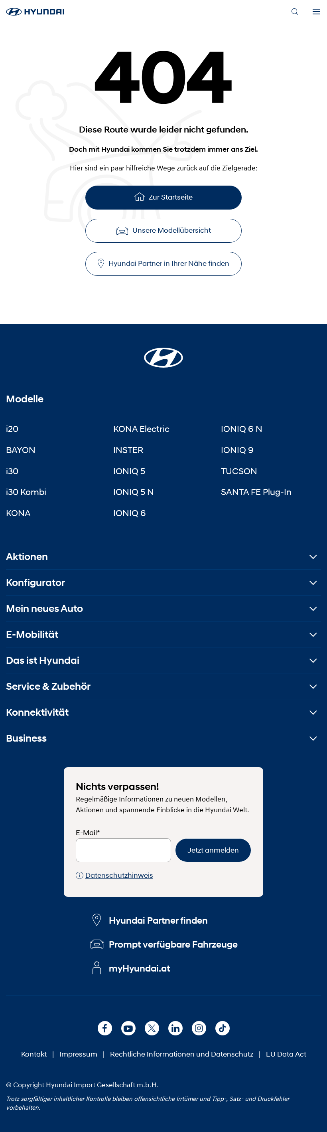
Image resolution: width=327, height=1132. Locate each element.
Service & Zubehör (48, 686)
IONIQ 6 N (241, 429)
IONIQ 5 (129, 471)
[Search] (294, 12)
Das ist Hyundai (42, 660)
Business (26, 738)
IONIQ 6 (129, 513)
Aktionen (27, 556)
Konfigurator (35, 582)
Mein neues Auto (44, 608)
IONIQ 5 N (133, 492)
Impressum (78, 1054)
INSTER (128, 450)
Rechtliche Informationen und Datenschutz (181, 1054)
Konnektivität (37, 712)
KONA (18, 513)
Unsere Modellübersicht (171, 230)
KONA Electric (141, 429)
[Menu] (316, 12)
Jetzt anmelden (213, 850)
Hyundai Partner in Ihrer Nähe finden (168, 263)
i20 (12, 429)
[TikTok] (222, 1028)
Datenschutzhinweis (119, 875)
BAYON (20, 450)
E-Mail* (88, 832)
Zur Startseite (171, 197)
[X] (152, 1028)
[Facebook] (105, 1028)
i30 (12, 471)
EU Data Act (286, 1054)
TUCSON (239, 471)
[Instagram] (199, 1028)
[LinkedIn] (175, 1028)
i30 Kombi (26, 492)
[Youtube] (128, 1028)
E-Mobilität (32, 634)
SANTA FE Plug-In (256, 492)
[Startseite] (163, 352)
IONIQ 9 (237, 450)
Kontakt (34, 1054)
